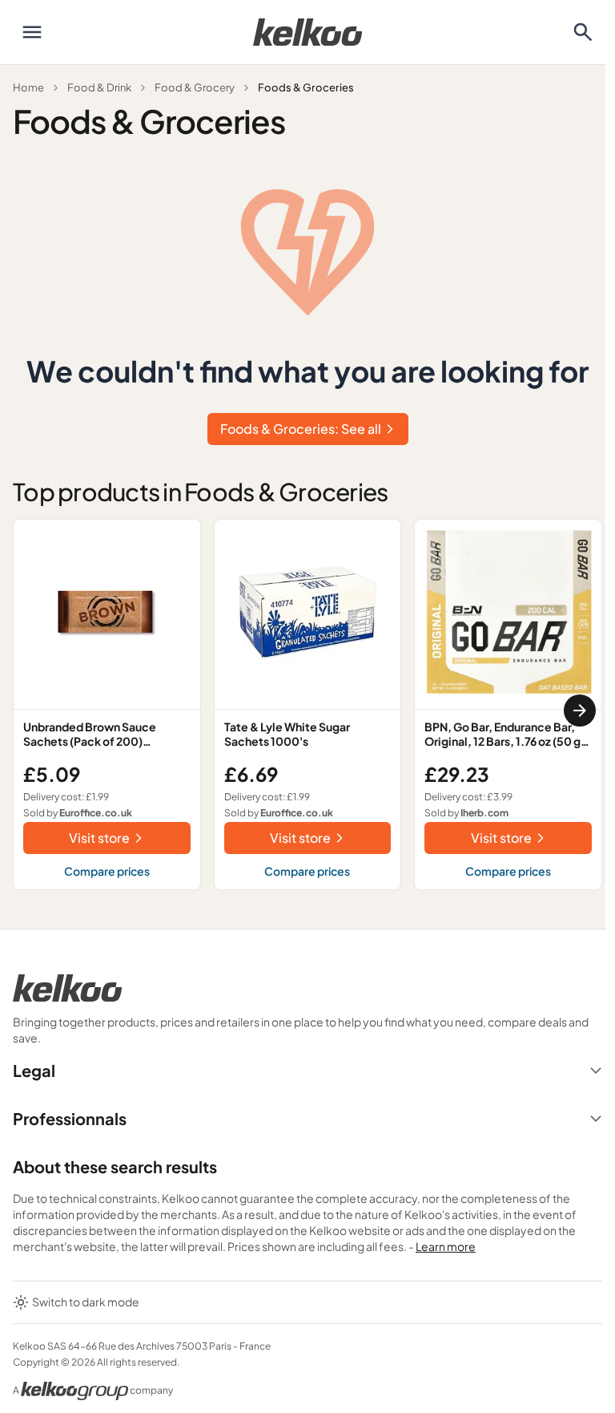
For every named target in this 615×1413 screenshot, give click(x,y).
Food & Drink (99, 87)
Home (28, 87)
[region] (307, 711)
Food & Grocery (195, 87)
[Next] (580, 710)
